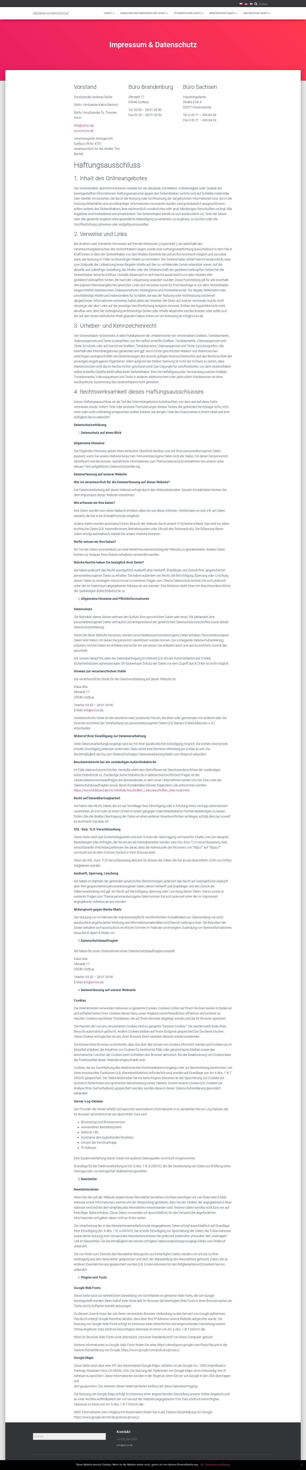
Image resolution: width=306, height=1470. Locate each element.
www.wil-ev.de (84, 131)
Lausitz (108, 13)
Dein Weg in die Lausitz (256, 13)
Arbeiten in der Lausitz (222, 13)
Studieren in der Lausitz (188, 13)
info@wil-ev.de (84, 125)
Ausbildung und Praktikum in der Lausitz (143, 13)
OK (202, 1464)
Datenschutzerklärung (217, 1464)
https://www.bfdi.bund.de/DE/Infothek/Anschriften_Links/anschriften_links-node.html (131, 790)
